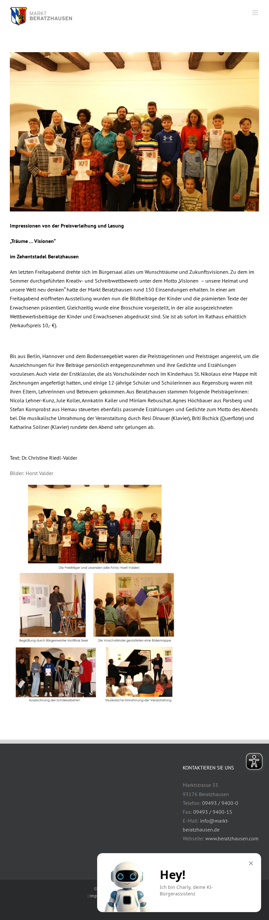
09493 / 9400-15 (212, 812)
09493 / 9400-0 (220, 803)
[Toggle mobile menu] (255, 12)
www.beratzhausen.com (232, 838)
